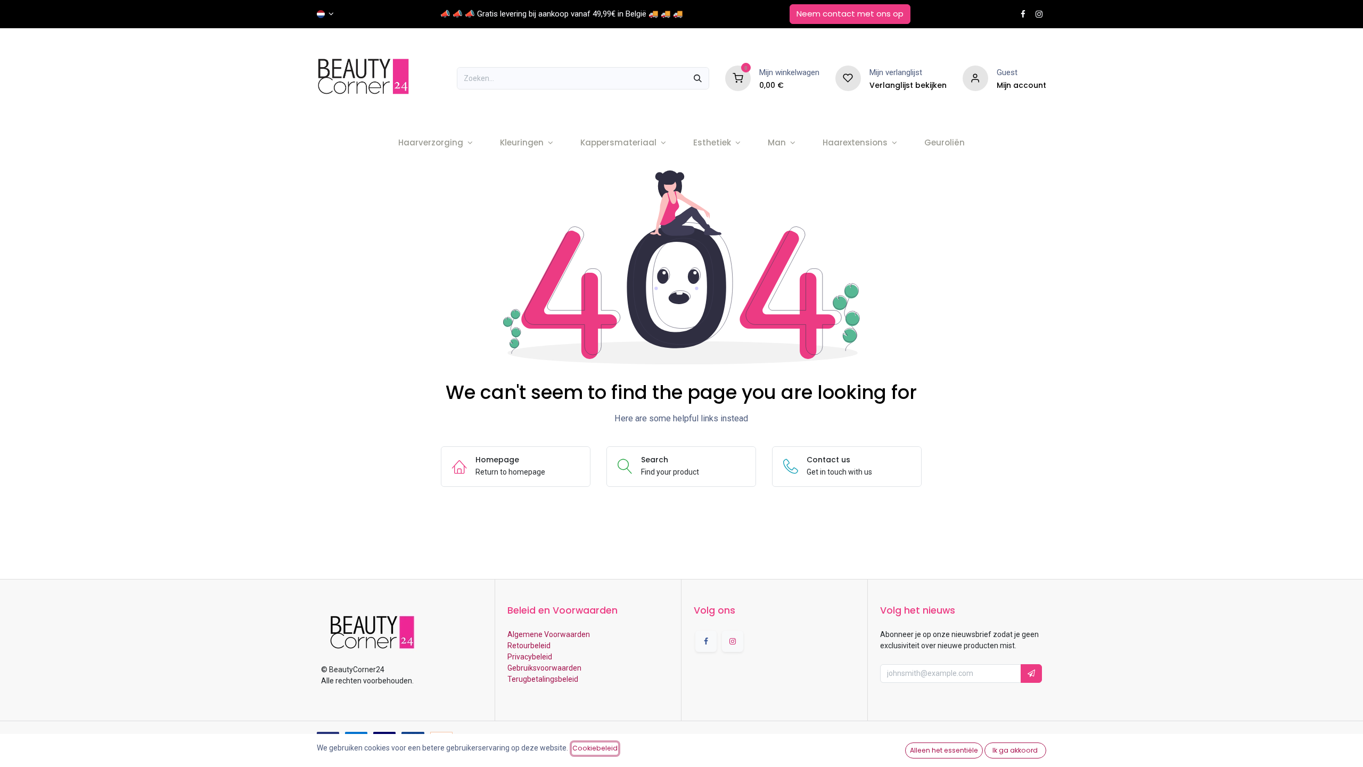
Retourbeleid (529, 645)
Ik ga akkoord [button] (1015, 750)
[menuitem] (435, 143)
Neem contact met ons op (850, 13)
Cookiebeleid (595, 748)
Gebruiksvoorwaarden (544, 668)
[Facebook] (1023, 14)
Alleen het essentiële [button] (944, 750)
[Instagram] (1039, 14)
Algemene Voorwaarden (548, 634)
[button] (1031, 673)
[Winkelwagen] (738, 78)
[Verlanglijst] (848, 78)
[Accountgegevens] (975, 78)
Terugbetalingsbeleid (542, 679)
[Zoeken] (698, 78)
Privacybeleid (529, 656)
